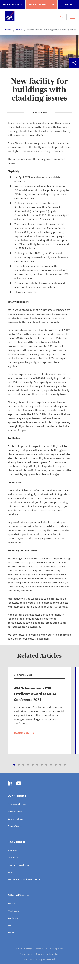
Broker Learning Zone (41, 4)
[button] (72, 17)
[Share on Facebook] (45, 63)
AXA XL (11, 932)
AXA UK (11, 903)
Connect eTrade (15, 818)
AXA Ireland (13, 918)
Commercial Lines (17, 804)
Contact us (13, 857)
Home (8, 29)
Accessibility (40, 948)
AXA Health (13, 910)
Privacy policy (27, 954)
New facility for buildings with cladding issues (51, 29)
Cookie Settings (24, 948)
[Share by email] (64, 63)
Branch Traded (15, 826)
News (19, 29)
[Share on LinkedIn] (55, 63)
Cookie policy (56, 948)
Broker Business (12, 4)
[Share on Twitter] (36, 63)
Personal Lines (15, 811)
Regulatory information (47, 954)
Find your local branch (19, 864)
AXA (10, 925)
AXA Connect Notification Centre (24, 879)
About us (12, 850)
